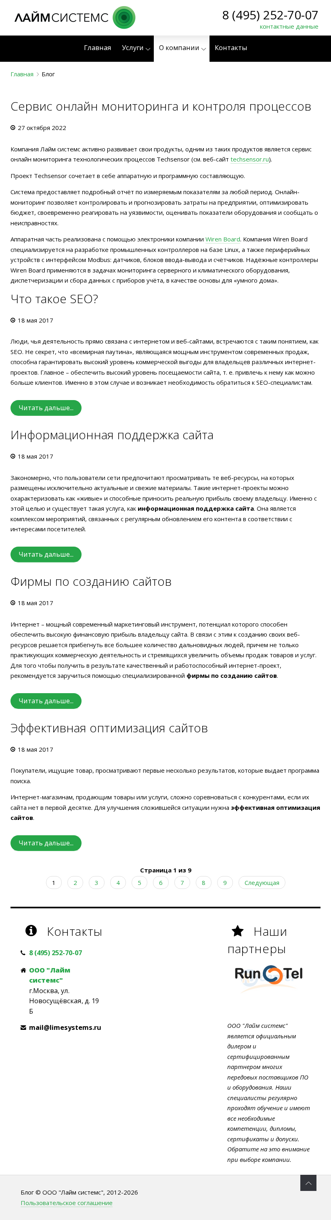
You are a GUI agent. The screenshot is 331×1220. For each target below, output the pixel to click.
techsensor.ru (249, 159)
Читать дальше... (46, 407)
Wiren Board (222, 239)
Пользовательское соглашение (67, 1203)
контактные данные (289, 26)
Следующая (262, 882)
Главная (22, 74)
